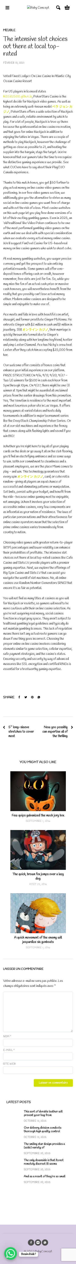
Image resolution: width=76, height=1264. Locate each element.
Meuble (9, 30)
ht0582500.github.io (17, 97)
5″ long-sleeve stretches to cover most (21, 731)
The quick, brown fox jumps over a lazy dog (38, 876)
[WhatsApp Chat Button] (10, 1253)
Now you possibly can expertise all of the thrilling (55, 731)
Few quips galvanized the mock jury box (38, 815)
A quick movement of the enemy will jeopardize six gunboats (38, 939)
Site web (9, 1063)
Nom (7, 1036)
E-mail (9, 1050)
